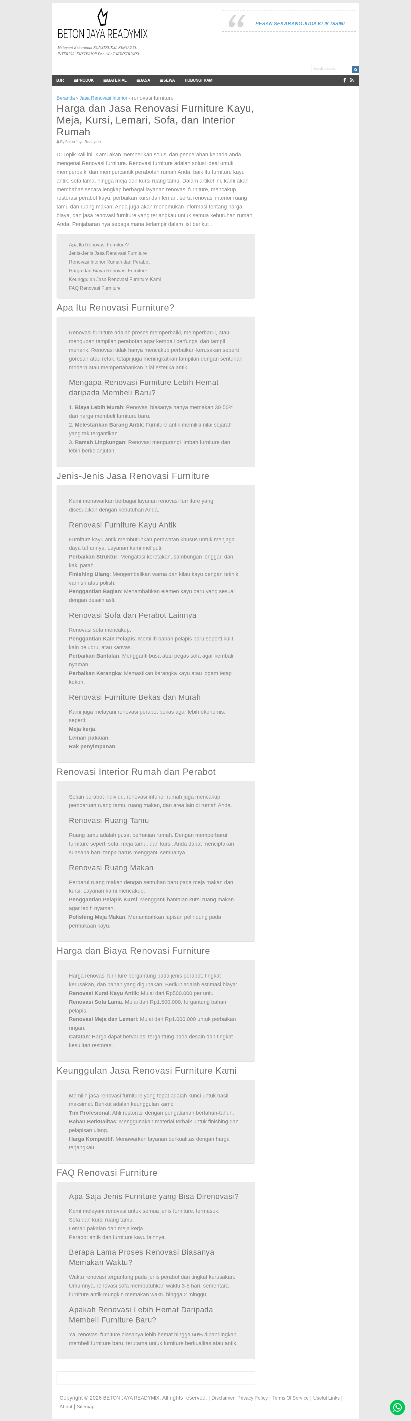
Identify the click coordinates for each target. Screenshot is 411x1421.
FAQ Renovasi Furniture (95, 288)
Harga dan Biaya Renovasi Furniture (108, 270)
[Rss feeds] (352, 80)
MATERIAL (117, 80)
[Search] (355, 69)
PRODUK (85, 80)
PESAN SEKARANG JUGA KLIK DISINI (300, 23)
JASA (145, 80)
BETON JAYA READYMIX (131, 1398)
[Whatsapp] (397, 1407)
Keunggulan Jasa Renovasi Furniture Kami (115, 279)
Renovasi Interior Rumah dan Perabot (109, 261)
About (66, 1406)
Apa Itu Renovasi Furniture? (99, 244)
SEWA (169, 80)
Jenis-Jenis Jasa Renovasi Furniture (108, 253)
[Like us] (344, 80)
